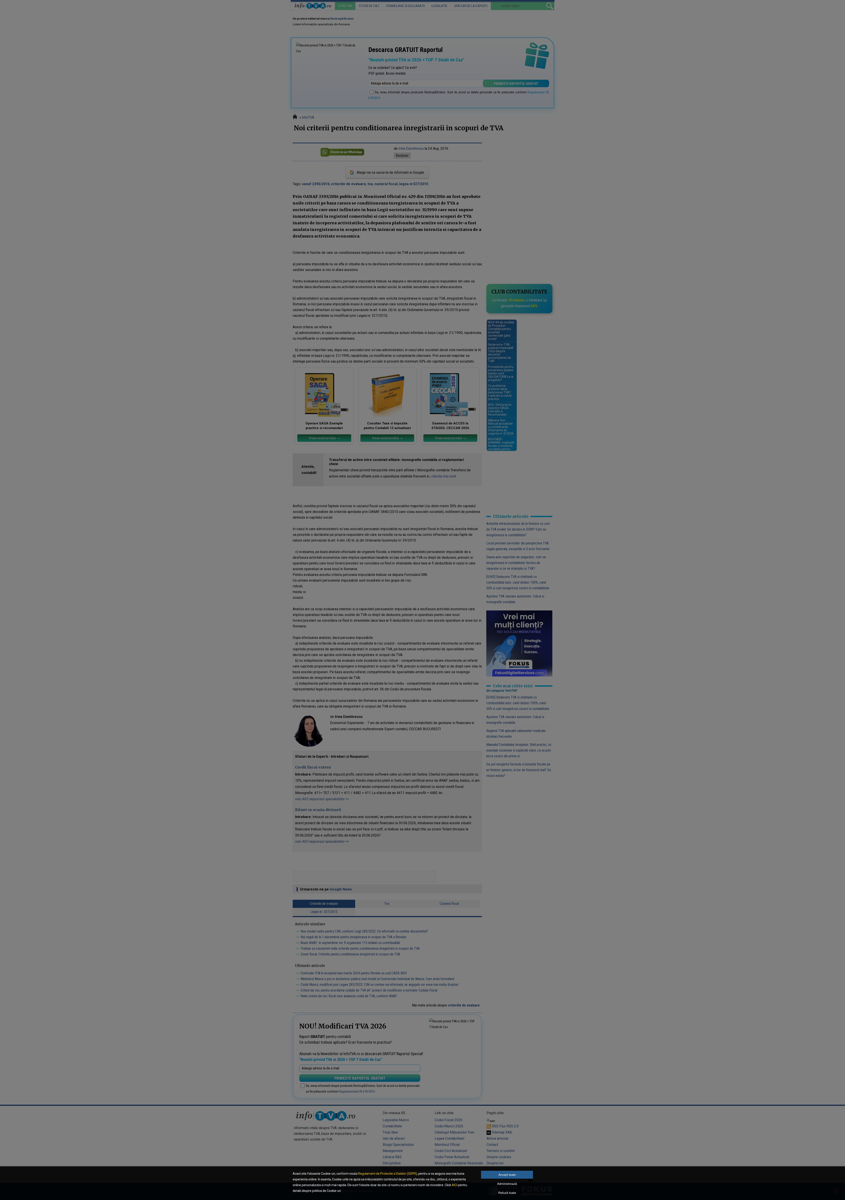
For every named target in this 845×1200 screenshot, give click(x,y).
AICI (454, 1185)
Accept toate (507, 1174)
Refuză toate (507, 1192)
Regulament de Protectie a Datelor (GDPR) (387, 1173)
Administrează (507, 1183)
